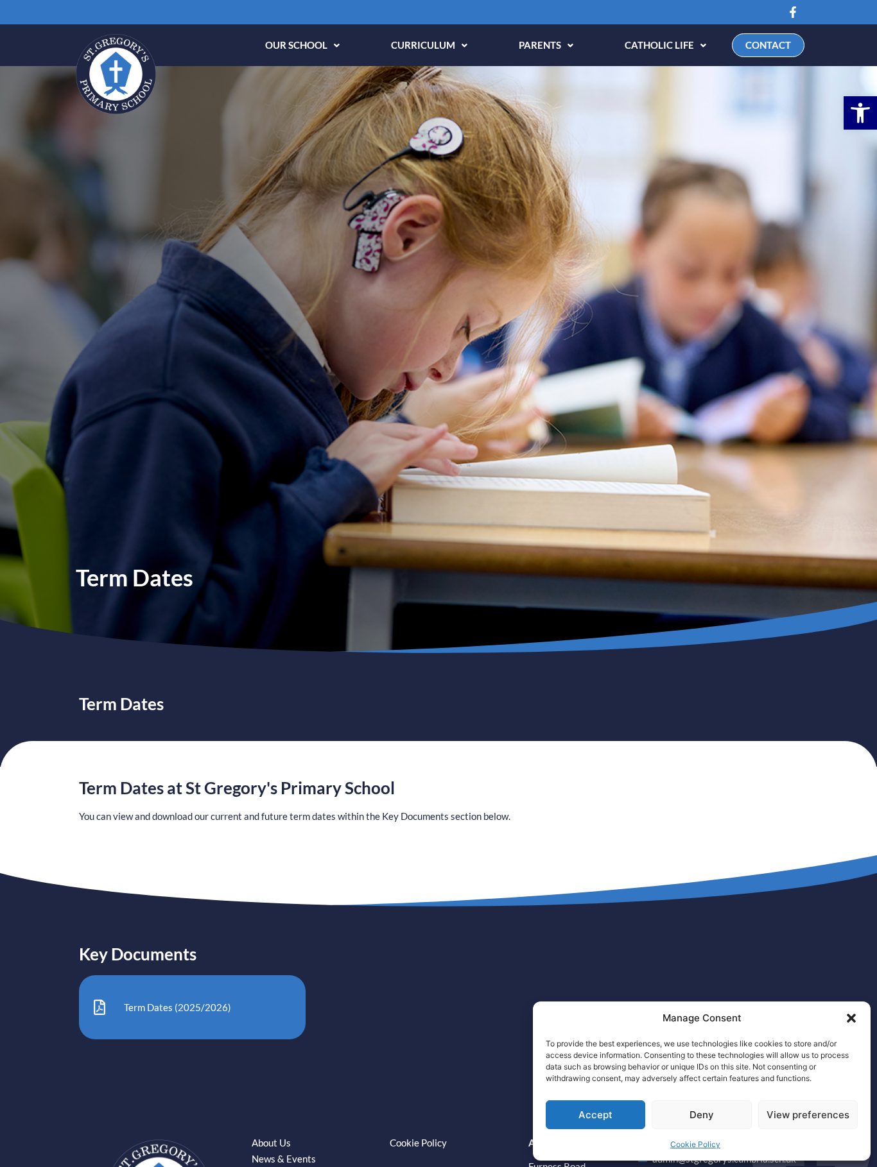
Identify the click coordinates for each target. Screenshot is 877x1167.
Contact (768, 45)
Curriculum (423, 45)
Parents (540, 45)
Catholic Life (659, 45)
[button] (860, 113)
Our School (296, 45)
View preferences (808, 1115)
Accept (595, 1115)
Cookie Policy (695, 1144)
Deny (702, 1115)
